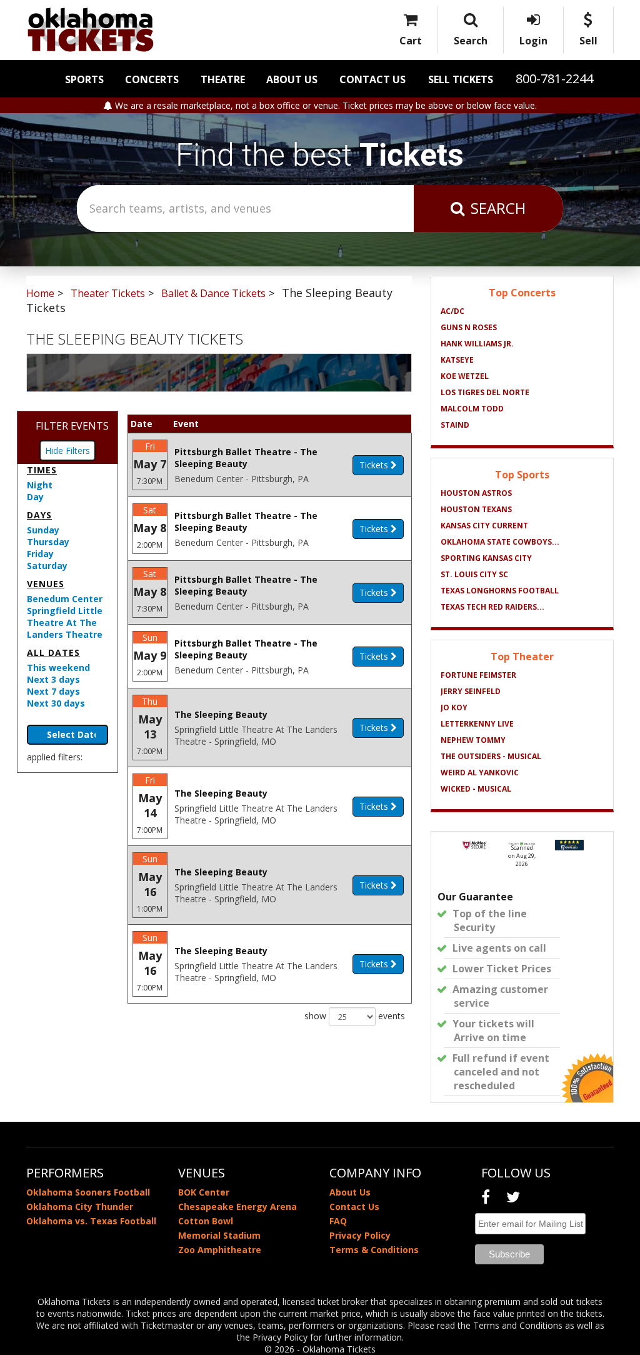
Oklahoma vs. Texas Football (91, 1221)
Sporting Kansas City (486, 558)
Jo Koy (454, 707)
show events (354, 1016)
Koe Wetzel (465, 376)
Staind (455, 425)
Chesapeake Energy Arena (237, 1206)
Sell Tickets (460, 79)
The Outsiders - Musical (491, 756)
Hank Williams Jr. (477, 343)
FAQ (338, 1221)
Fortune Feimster (478, 675)
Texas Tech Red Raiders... (492, 607)
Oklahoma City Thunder (79, 1206)
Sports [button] (84, 79)
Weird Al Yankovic (480, 772)
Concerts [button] (152, 79)
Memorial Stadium (219, 1235)
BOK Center (203, 1192)
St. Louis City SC (474, 574)
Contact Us (372, 79)
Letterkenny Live (477, 723)
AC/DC (452, 311)
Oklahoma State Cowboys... (500, 541)
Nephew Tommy (473, 740)
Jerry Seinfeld (471, 691)
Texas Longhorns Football (500, 590)
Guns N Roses (469, 327)
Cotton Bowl (205, 1221)
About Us (292, 79)
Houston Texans (476, 509)
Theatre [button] (223, 79)
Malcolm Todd (472, 408)
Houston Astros (476, 493)
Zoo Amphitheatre (219, 1250)
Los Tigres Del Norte (485, 392)
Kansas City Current (484, 525)
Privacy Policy (360, 1235)
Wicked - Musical (476, 788)
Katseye (457, 360)
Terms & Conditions (374, 1250)
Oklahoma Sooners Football (88, 1192)
